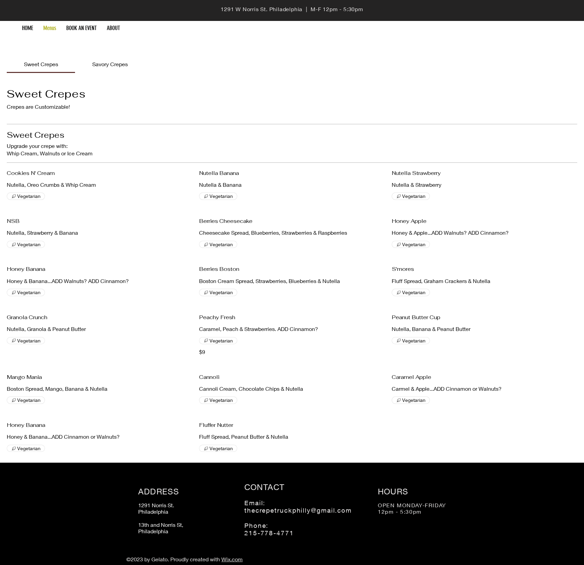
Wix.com (232, 559)
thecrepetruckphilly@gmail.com (298, 510)
